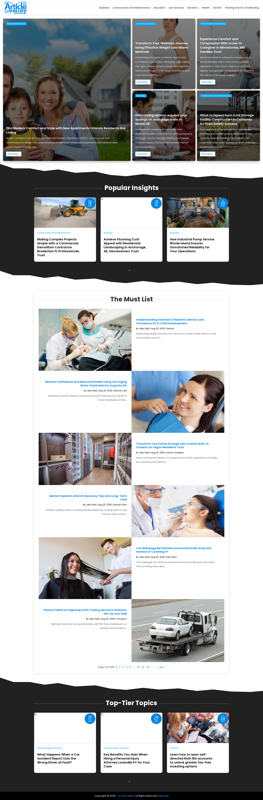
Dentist (217, 7)
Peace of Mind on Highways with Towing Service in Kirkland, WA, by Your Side (85, 611)
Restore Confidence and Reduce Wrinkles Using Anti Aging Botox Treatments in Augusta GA (86, 383)
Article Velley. (126, 796)
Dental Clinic (120, 504)
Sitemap (164, 796)
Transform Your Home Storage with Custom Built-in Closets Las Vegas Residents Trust (172, 445)
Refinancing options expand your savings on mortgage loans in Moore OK (161, 119)
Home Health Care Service (213, 23)
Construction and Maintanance (216, 95)
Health (206, 7)
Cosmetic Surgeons (145, 23)
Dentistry (192, 7)
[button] (127, 270)
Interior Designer (175, 452)
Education (159, 7)
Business (104, 7)
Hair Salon (172, 557)
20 (143, 667)
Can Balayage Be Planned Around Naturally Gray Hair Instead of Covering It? (174, 550)
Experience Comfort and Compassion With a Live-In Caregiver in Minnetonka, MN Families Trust (222, 45)
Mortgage (141, 95)
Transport (122, 618)
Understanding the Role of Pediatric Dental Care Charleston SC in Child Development (170, 321)
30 (148, 667)
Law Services (176, 7)
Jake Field (144, 328)
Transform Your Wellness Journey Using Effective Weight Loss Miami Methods (161, 47)
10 (138, 667)
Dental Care (120, 390)
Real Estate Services (16, 23)
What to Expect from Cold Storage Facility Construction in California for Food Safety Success (227, 119)
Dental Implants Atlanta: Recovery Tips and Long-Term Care (88, 497)
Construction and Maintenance (131, 7)
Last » (162, 667)
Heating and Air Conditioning (242, 7)
